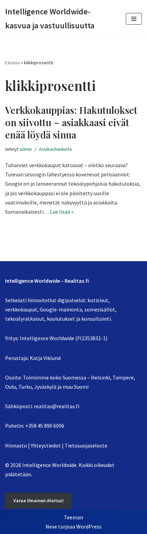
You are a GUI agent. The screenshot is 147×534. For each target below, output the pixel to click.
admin (25, 149)
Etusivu (12, 62)
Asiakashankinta (55, 149)
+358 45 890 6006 (44, 425)
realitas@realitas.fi (56, 406)
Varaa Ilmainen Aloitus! (38, 500)
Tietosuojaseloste (86, 445)
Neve (51, 526)
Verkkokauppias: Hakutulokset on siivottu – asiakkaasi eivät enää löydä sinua (71, 122)
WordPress (89, 526)
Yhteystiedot (46, 445)
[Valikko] (134, 19)
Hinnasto (16, 445)
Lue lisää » (62, 211)
